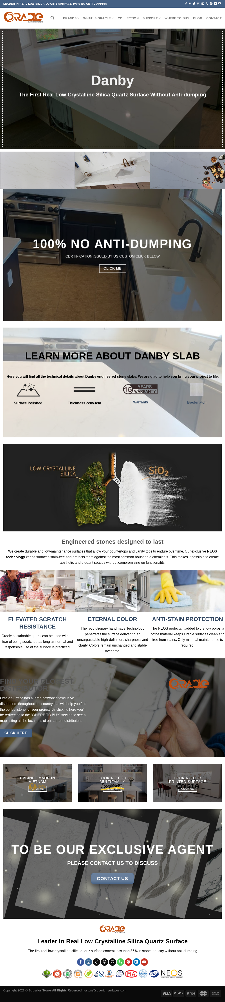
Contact (214, 18)
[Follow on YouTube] (219, 3)
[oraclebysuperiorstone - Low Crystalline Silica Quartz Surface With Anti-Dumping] (23, 18)
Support (150, 18)
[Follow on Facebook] (186, 3)
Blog (197, 18)
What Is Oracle (97, 18)
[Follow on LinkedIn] (215, 3)
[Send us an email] (202, 3)
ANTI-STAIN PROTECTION (187, 619)
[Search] (52, 18)
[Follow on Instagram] (190, 3)
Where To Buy (177, 18)
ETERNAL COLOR (112, 619)
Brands (69, 18)
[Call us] (207, 3)
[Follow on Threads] (198, 3)
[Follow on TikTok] (194, 3)
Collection (128, 18)
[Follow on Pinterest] (211, 3)
